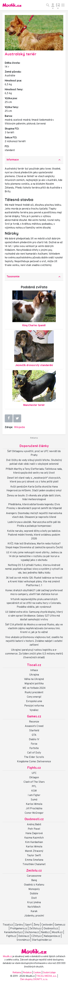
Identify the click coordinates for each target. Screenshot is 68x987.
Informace (34, 160)
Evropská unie (34, 701)
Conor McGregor (34, 813)
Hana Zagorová (34, 833)
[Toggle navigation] (62, 5)
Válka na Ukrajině (34, 679)
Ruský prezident (34, 692)
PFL (34, 786)
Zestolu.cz (34, 871)
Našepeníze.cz (52, 936)
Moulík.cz (57, 932)
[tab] (34, 160)
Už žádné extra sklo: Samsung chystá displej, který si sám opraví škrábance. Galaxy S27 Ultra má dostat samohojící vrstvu (34, 616)
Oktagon (34, 777)
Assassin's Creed (34, 726)
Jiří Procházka (34, 808)
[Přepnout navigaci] (52, 5)
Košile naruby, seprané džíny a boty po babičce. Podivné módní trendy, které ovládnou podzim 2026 (34, 535)
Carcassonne (34, 876)
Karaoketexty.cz (13, 932)
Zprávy (19, 924)
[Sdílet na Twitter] (17, 418)
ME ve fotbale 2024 (34, 688)
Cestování (47, 924)
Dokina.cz (23, 936)
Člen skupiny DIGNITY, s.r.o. (34, 979)
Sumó (34, 799)
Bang (34, 880)
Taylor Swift (34, 855)
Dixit (34, 898)
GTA (34, 735)
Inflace (34, 670)
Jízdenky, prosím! (34, 915)
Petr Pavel (34, 829)
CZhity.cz (36, 936)
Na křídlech (34, 907)
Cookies (37, 972)
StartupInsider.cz (42, 940)
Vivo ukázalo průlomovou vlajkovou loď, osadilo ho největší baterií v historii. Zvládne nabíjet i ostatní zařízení (34, 641)
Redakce (27, 972)
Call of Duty (34, 752)
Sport (28, 924)
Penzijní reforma (34, 705)
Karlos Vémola (34, 804)
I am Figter (34, 795)
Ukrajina (34, 674)
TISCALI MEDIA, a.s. (46, 976)
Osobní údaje (49, 972)
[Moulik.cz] (12, 5)
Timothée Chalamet (34, 864)
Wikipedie (19, 427)
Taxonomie (34, 277)
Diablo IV (34, 739)
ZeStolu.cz (35, 928)
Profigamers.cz (18, 928)
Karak (34, 911)
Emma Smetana (34, 860)
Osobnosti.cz (34, 819)
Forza (34, 744)
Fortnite (34, 748)
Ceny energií (34, 697)
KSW (34, 791)
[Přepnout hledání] (47, 5)
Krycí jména (34, 902)
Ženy (36, 924)
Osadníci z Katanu (34, 884)
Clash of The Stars (34, 782)
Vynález (34, 710)
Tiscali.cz (34, 665)
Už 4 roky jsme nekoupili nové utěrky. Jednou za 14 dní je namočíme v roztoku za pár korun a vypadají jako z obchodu (34, 556)
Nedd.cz (45, 932)
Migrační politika (34, 683)
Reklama (16, 972)
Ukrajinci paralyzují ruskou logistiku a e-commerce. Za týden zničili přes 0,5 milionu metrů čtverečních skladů (34, 653)
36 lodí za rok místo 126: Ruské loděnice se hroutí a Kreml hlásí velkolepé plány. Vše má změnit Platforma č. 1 (34, 581)
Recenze (34, 721)
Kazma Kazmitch (34, 837)
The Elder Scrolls (34, 757)
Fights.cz (34, 768)
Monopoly (34, 889)
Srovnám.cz (23, 940)
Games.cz (34, 717)
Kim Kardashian (34, 842)
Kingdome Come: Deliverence (34, 761)
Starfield (34, 730)
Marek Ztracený (34, 851)
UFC (34, 773)
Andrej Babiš (34, 824)
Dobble (34, 893)
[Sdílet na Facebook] (9, 418)
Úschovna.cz (32, 932)
